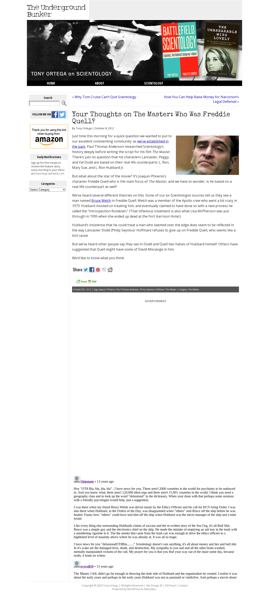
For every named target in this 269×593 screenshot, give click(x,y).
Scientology (153, 83)
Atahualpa (150, 589)
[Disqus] (155, 419)
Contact (183, 585)
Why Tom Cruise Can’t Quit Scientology (105, 97)
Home (51, 83)
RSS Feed (170, 585)
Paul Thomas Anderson (127, 289)
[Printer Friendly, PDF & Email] (86, 283)
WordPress (133, 589)
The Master (171, 289)
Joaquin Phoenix (107, 289)
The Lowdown (57, 88)
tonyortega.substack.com (49, 173)
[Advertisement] (165, 9)
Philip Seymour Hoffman (152, 289)
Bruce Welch (101, 200)
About (99, 83)
